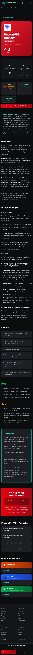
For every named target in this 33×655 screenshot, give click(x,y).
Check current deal (8, 652)
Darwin (20, 637)
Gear (2, 620)
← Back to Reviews (7, 17)
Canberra (20, 632)
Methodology (21, 620)
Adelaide (3, 639)
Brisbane (3, 634)
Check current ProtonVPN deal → (16, 106)
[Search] (23, 3)
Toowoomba (21, 639)
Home (2, 7)
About (19, 618)
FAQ (19, 616)
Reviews (8, 7)
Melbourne (4, 632)
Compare (24, 652)
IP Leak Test (21, 613)
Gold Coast (21, 630)
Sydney (3, 630)
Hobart (19, 634)
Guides (3, 613)
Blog (2, 616)
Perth (2, 637)
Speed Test (21, 611)
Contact (20, 623)
